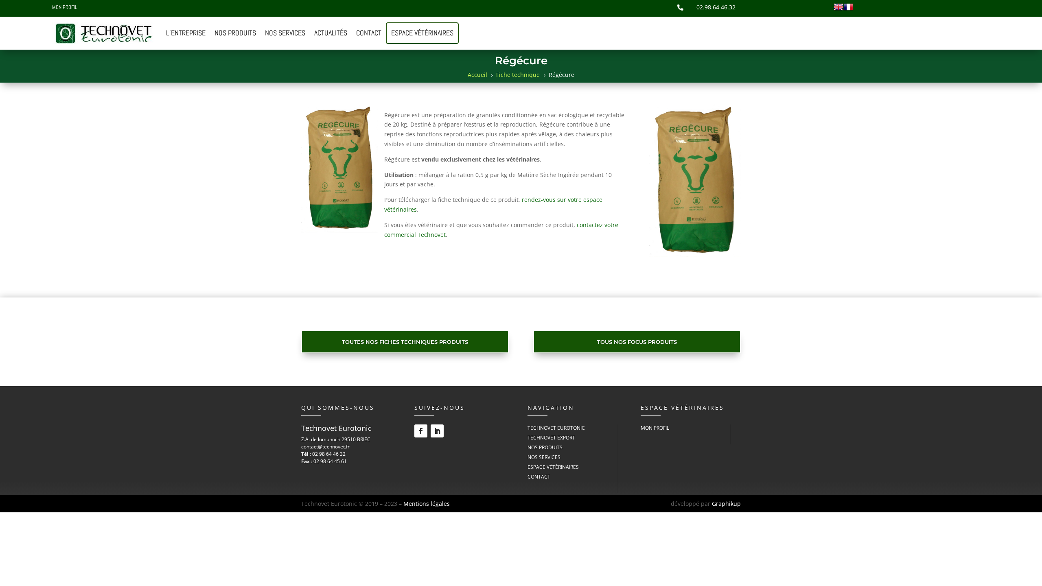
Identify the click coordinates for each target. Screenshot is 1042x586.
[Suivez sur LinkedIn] (437, 430)
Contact (539, 476)
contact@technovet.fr (325, 446)
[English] (838, 9)
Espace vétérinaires (422, 32)
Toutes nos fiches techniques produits (405, 342)
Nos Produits (545, 447)
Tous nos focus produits (637, 342)
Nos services (544, 457)
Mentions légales (426, 503)
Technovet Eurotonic (556, 427)
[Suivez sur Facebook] (420, 430)
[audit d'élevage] (695, 255)
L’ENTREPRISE (186, 32)
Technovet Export (551, 437)
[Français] (848, 9)
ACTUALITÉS (330, 32)
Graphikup (726, 503)
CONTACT (368, 32)
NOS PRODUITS (235, 32)
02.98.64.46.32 (716, 7)
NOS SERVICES (285, 32)
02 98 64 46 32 (329, 453)
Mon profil (64, 8)
